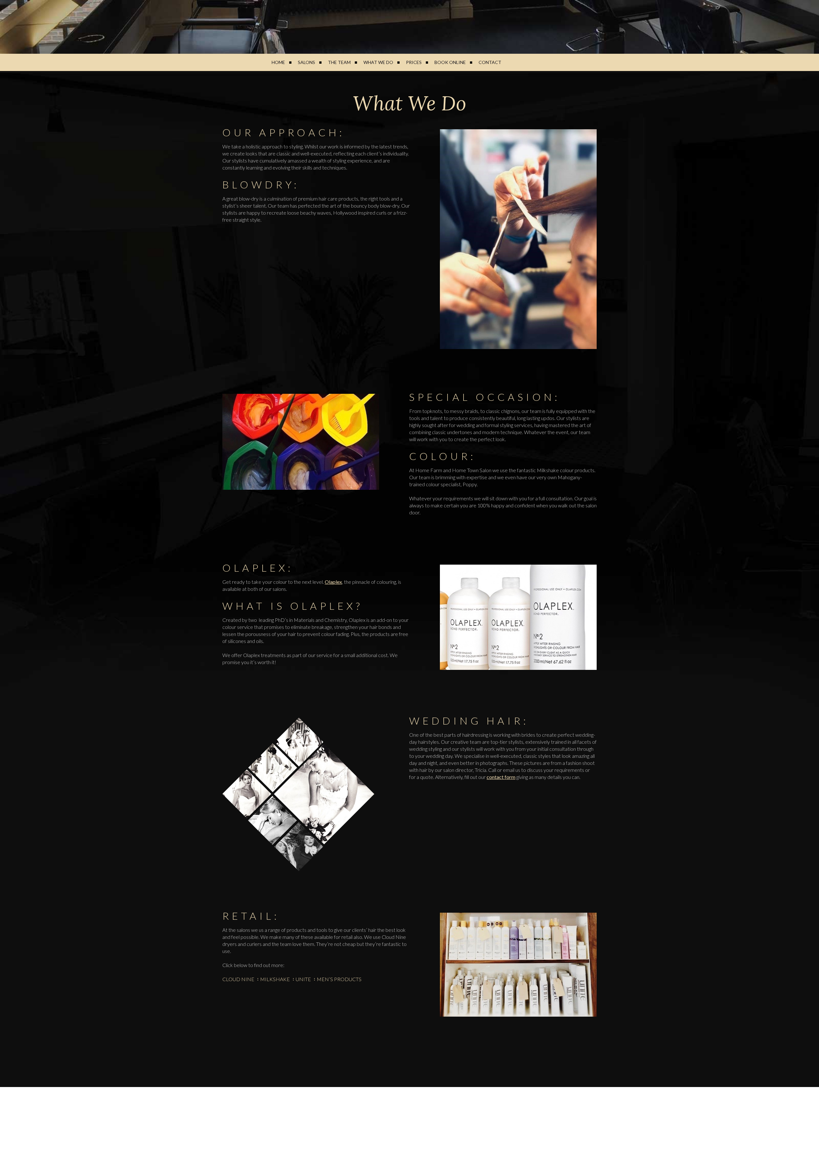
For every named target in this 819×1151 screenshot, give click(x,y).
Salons (306, 62)
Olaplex (333, 582)
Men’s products (339, 979)
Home (278, 62)
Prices (414, 62)
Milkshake (275, 979)
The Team (339, 62)
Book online (450, 62)
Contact (490, 62)
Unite (303, 979)
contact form (501, 777)
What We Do (378, 62)
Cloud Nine (238, 979)
